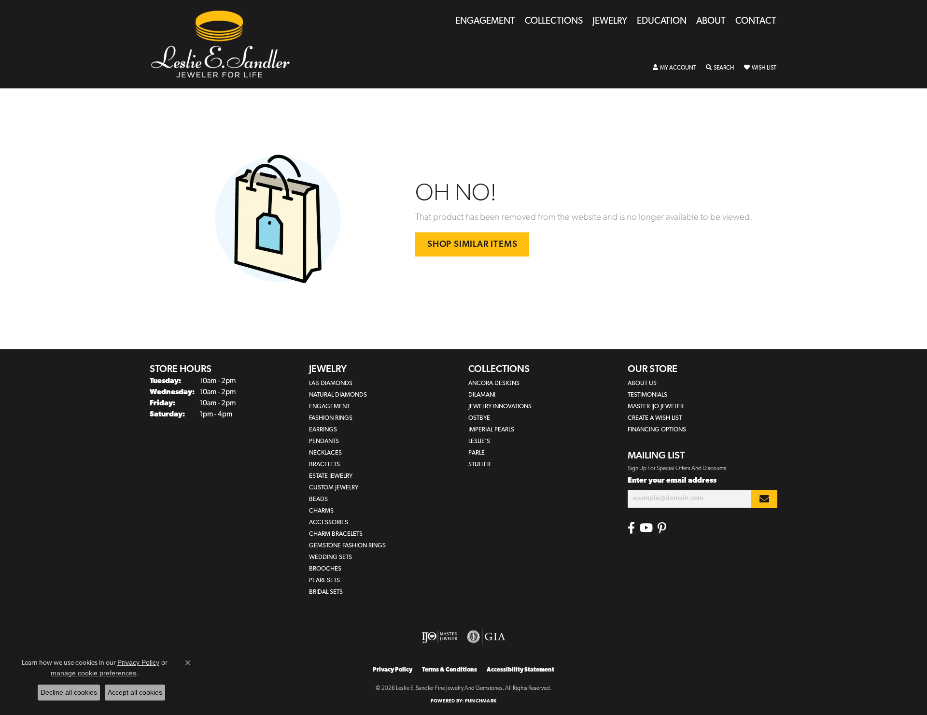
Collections (554, 21)
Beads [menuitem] (318, 499)
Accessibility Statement (520, 670)
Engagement (485, 21)
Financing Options (657, 430)
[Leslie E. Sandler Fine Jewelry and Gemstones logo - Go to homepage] (225, 44)
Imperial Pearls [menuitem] (491, 430)
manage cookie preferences (93, 673)
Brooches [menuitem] (325, 569)
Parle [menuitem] (476, 453)
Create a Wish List (655, 418)
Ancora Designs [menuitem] (494, 383)
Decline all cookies (69, 692)
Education (662, 21)
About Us (642, 383)
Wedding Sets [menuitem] (330, 557)
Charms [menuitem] (321, 511)
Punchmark (480, 701)
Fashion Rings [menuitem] (330, 418)
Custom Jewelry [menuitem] (333, 488)
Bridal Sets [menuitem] (326, 592)
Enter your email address (672, 481)
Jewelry (609, 21)
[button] (674, 68)
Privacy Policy (392, 670)
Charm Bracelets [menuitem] (336, 534)
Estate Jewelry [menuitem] (330, 476)
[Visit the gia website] (486, 637)
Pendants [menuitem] (324, 441)
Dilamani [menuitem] (481, 395)
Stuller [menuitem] (479, 464)
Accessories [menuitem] (328, 522)
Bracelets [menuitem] (324, 464)
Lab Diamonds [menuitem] (330, 383)
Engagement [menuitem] (329, 406)
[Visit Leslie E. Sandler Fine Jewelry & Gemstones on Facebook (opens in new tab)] (631, 528)
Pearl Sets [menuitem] (324, 580)
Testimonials (647, 395)
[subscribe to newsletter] (764, 499)
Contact (755, 21)
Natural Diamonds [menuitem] (338, 395)
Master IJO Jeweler (656, 406)
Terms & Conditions (449, 670)
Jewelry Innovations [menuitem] (500, 406)
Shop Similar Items (472, 244)
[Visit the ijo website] (439, 637)
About (711, 21)
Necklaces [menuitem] (325, 453)
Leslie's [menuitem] (479, 441)
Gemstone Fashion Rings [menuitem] (347, 546)
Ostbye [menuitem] (479, 418)
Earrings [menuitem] (323, 430)
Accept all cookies (135, 692)
